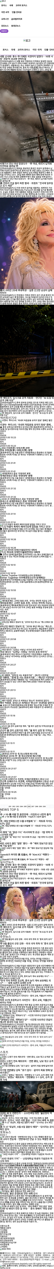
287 (32, 806)
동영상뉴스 (15, 26)
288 (36, 806)
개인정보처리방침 (7, 1238)
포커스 (4, 5)
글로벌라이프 (16, 19)
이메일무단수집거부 (8, 1242)
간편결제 (3, 1232)
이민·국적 (5, 12)
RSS (9, 1249)
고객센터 (3, 1247)
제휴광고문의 (5, 1228)
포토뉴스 (5, 26)
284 (21, 806)
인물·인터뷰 (16, 12)
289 (40, 806)
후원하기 (4, 31)
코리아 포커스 (21, 5)
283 (17, 806)
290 (44, 806)
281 (10, 806)
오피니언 (5, 19)
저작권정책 (4, 1244)
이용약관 (3, 1236)
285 (25, 806)
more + (3, 1055)
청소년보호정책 (6, 1240)
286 (29, 806)
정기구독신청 (5, 1234)
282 (13, 806)
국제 (11, 5)
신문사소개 (4, 1226)
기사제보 (3, 1230)
